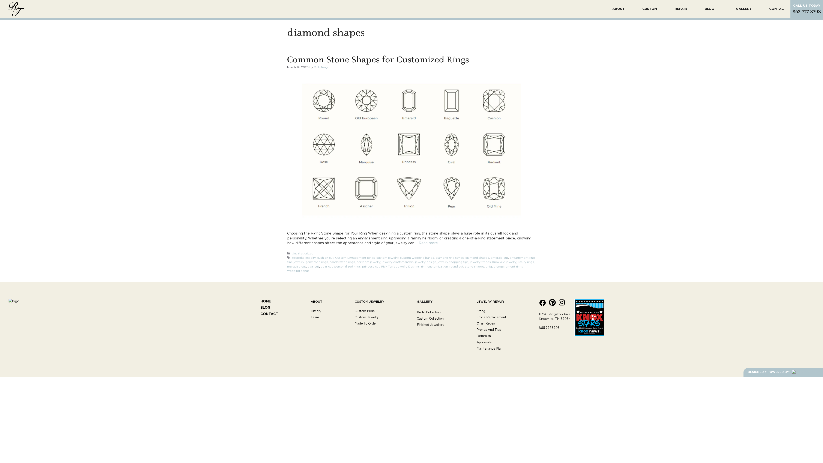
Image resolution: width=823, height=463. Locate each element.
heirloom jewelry (368, 262)
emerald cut (499, 257)
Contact (777, 9)
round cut (456, 266)
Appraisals (484, 342)
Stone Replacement (491, 317)
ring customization (434, 266)
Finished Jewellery (430, 324)
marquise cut (296, 266)
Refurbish (484, 336)
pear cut (327, 266)
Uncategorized (303, 253)
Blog (709, 9)
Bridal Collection (429, 312)
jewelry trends (480, 262)
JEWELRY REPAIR (490, 301)
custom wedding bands (417, 257)
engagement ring (522, 257)
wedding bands (298, 270)
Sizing (481, 311)
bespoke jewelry (304, 257)
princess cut (371, 266)
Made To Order (366, 323)
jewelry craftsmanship (398, 262)
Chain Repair (486, 323)
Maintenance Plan (489, 348)
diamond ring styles (450, 257)
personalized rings (347, 266)
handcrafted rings (342, 262)
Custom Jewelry (369, 301)
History (316, 311)
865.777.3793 (807, 11)
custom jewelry (387, 257)
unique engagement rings (504, 266)
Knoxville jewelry (504, 262)
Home (265, 301)
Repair (681, 9)
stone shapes (474, 266)
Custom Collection (430, 318)
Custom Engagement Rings (355, 257)
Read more (428, 243)
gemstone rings (316, 262)
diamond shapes (477, 257)
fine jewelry (295, 262)
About (618, 9)
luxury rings (526, 262)
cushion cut (325, 257)
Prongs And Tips (489, 329)
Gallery (744, 9)
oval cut (313, 266)
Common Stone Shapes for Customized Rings (378, 59)
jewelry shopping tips (453, 262)
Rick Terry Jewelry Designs (400, 266)
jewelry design (425, 262)
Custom (649, 9)
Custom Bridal (365, 311)
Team (315, 317)
